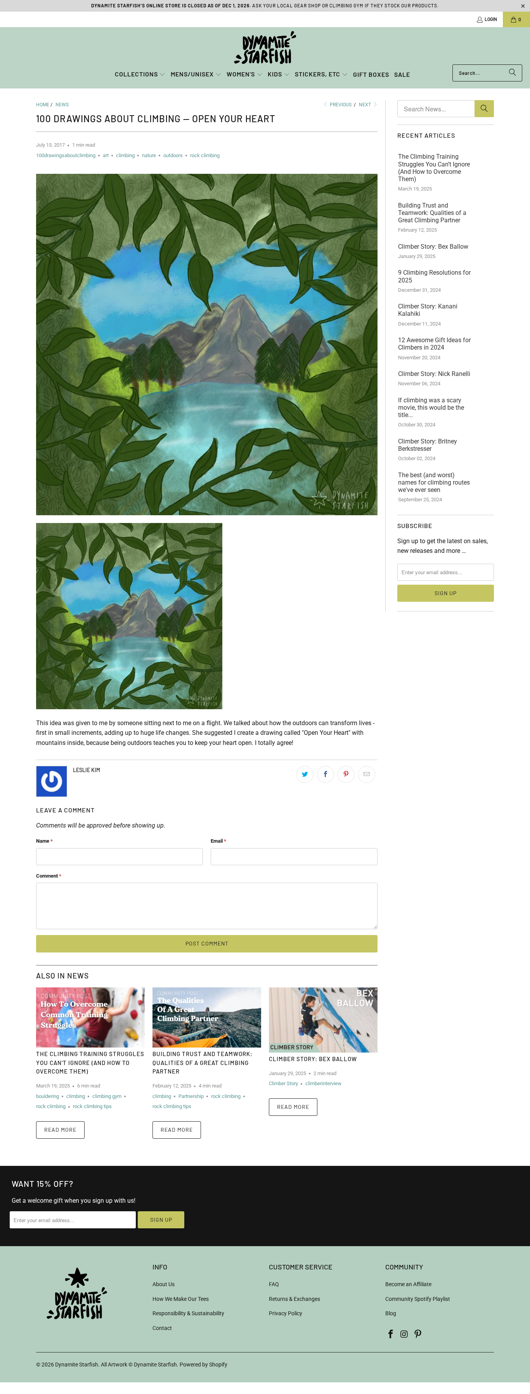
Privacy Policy (285, 1313)
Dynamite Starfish (76, 1364)
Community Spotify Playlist (417, 1299)
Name (44, 841)
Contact (162, 1328)
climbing (125, 155)
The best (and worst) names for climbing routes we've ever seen (434, 482)
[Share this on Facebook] (325, 774)
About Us (163, 1284)
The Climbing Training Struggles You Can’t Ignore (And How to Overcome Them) (90, 1062)
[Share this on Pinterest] (346, 774)
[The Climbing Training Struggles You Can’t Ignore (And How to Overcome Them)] (90, 1017)
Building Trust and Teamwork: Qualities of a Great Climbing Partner (202, 1062)
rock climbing (205, 155)
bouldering (47, 1096)
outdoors (173, 155)
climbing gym (106, 1096)
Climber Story (283, 1083)
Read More (60, 1129)
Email (218, 841)
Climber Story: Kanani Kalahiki (427, 310)
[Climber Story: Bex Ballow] (323, 1020)
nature (149, 155)
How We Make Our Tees (180, 1299)
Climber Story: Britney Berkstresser (427, 445)
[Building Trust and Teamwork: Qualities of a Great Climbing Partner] (206, 1017)
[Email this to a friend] (366, 774)
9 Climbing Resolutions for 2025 (434, 276)
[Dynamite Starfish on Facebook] (391, 1335)
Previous (340, 104)
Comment (48, 876)
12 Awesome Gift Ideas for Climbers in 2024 (434, 343)
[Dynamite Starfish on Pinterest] (418, 1335)
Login (491, 19)
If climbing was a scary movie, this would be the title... (431, 408)
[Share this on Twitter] (304, 774)
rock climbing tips (92, 1106)
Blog (390, 1313)
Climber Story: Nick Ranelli (434, 374)
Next (365, 104)
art (106, 155)
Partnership (191, 1096)
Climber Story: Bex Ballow (313, 1058)
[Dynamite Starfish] (265, 47)
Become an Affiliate (408, 1284)
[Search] (512, 72)
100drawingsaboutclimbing (65, 155)
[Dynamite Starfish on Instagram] (404, 1335)
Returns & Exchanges (294, 1299)
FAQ (274, 1284)
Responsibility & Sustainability (188, 1313)
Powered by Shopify (203, 1364)
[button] (140, 74)
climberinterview (323, 1083)
